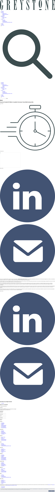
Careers (2, 23)
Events (3, 18)
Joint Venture (3, 87)
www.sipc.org (53, 484)
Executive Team (5, 13)
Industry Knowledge (3, 439)
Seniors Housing (3, 432)
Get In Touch (1, 447)
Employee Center (3, 451)
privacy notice (40, 488)
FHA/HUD (2, 424)
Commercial (2, 465)
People (3, 86)
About (2, 90)
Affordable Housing (3, 433)
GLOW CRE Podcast (3, 440)
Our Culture (4, 20)
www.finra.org (49, 484)
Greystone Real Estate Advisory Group (7, 22)
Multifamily (2, 430)
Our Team (2, 12)
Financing (2, 11)
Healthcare (2, 431)
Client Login (2, 96)
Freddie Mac (2, 423)
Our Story (2, 443)
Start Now (2, 403)
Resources (2, 16)
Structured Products (3, 427)
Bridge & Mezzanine (3, 425)
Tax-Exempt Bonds (3, 458)
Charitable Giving (5, 21)
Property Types (1, 429)
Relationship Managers (5, 14)
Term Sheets (2, 438)
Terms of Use (3, 487)
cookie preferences (46, 488)
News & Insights (4, 17)
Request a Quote (3, 449)
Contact (2, 24)
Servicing (2, 83)
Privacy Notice (3, 486)
